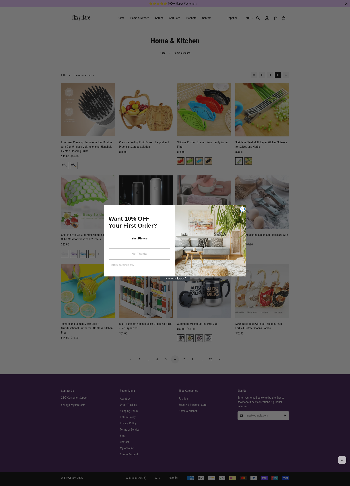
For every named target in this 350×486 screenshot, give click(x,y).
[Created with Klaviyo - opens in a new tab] (175, 278)
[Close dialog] (242, 209)
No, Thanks (139, 253)
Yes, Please (139, 238)
